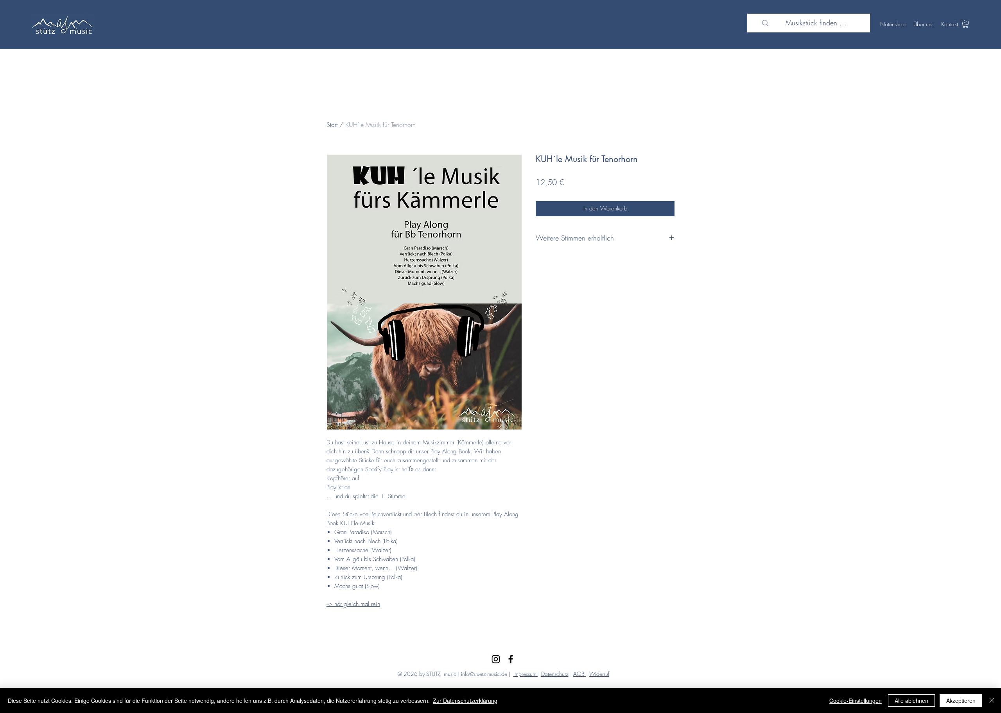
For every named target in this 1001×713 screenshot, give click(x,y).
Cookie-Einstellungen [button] (855, 700)
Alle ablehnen (911, 700)
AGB (579, 673)
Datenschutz (555, 673)
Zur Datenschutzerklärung (465, 700)
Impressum (525, 673)
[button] (965, 24)
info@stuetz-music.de (484, 673)
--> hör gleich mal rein (353, 604)
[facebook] (510, 659)
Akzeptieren (961, 700)
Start (331, 124)
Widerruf (599, 673)
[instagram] (495, 659)
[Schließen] (991, 700)
